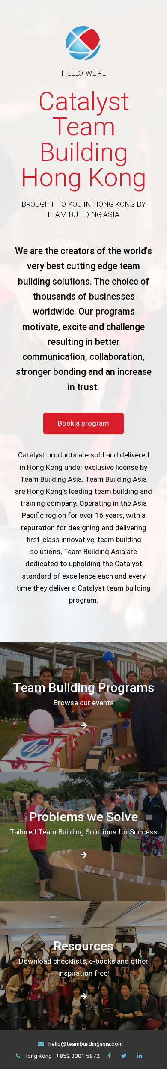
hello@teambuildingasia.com (85, 1043)
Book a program (83, 423)
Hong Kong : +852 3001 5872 (62, 1055)
